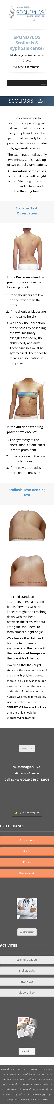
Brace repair (27, 873)
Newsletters (27, 1051)
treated (30, 718)
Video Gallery (27, 992)
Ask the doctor (27, 932)
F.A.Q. (27, 851)
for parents (27, 840)
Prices (27, 862)
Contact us (27, 748)
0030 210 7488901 (36, 779)
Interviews (27, 981)
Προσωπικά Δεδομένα (29, 812)
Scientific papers (27, 959)
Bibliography (27, 970)
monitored (14, 718)
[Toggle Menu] (43, 83)
